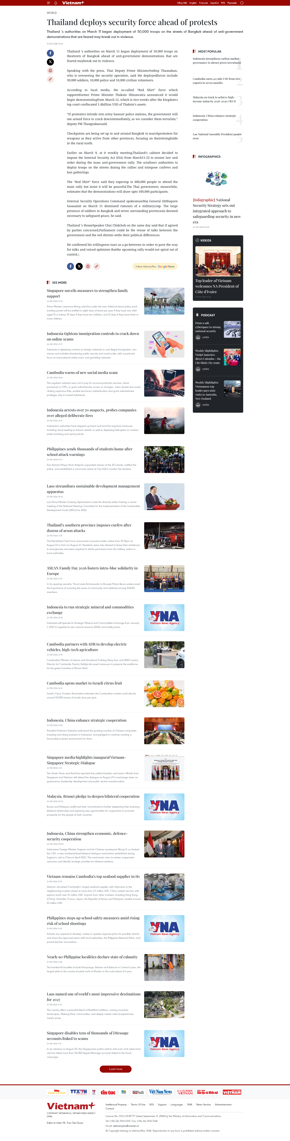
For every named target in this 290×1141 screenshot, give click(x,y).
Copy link (50, 79)
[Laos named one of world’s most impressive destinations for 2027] (164, 1004)
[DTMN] (208, 1092)
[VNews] (94, 1092)
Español (214, 2)
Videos (205, 240)
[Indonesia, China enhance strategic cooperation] (164, 730)
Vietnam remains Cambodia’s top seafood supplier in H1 (93, 876)
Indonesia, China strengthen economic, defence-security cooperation (87, 836)
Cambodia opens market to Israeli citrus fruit (84, 682)
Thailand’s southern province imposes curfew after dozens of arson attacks (89, 527)
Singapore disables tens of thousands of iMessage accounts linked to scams (88, 1035)
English (193, 2)
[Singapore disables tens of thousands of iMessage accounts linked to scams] (164, 1043)
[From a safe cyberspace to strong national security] (232, 329)
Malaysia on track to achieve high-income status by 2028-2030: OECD (214, 99)
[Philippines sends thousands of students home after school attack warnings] (164, 459)
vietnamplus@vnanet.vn (126, 1125)
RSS (152, 1104)
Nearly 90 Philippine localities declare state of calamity (92, 956)
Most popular (209, 51)
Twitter (50, 62)
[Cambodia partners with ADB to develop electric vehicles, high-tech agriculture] (164, 654)
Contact (110, 1108)
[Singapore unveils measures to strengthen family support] (164, 301)
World (52, 13)
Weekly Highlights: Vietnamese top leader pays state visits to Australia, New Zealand (207, 390)
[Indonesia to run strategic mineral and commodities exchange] (164, 617)
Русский (232, 3)
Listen (205, 337)
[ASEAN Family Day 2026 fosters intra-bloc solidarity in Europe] (164, 578)
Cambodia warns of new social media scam (82, 372)
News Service (203, 1104)
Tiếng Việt (182, 2)
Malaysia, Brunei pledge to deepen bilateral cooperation (93, 796)
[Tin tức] (108, 1092)
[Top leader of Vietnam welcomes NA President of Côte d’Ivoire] (218, 261)
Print (50, 70)
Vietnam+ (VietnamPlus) (73, 2)
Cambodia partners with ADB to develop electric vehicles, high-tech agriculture (87, 646)
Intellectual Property (116, 1104)
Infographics (209, 157)
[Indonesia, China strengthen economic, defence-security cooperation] (164, 844)
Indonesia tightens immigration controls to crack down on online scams (93, 336)
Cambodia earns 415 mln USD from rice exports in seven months (216, 80)
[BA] (232, 1092)
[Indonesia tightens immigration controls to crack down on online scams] (164, 344)
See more (59, 283)
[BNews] (123, 1092)
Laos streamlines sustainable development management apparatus (93, 488)
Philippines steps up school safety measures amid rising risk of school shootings (93, 920)
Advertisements (223, 1104)
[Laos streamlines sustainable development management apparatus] (164, 496)
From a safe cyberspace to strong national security (208, 327)
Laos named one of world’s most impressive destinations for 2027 (94, 996)
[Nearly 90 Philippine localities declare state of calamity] (164, 967)
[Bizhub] (138, 1092)
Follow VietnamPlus (146, 266)
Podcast (208, 315)
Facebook (50, 53)
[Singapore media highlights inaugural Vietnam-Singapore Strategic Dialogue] (164, 768)
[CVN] (185, 1092)
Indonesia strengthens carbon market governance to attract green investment (217, 60)
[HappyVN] (57, 1092)
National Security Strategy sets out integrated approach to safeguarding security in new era (217, 210)
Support (162, 1104)
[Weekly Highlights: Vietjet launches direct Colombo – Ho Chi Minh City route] (232, 357)
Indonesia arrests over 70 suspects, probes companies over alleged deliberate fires (91, 412)
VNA (189, 1104)
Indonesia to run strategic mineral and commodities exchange (90, 609)
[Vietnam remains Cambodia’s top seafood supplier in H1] (164, 887)
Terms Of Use (138, 1104)
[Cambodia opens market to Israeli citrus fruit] (164, 693)
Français (203, 2)
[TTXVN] (78, 1092)
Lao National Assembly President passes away (217, 136)
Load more (115, 1069)
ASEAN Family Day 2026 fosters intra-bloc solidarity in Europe (92, 570)
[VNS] (160, 1092)
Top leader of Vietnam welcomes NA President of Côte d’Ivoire (217, 286)
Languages (177, 1104)
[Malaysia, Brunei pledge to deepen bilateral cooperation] (164, 806)
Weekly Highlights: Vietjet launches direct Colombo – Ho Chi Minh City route (208, 356)
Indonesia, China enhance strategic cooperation (86, 720)
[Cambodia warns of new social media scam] (164, 383)
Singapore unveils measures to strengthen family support (87, 293)
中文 (223, 3)
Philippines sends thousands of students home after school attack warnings (89, 451)
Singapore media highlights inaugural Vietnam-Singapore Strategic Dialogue (86, 760)
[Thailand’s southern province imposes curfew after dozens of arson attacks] (164, 535)
